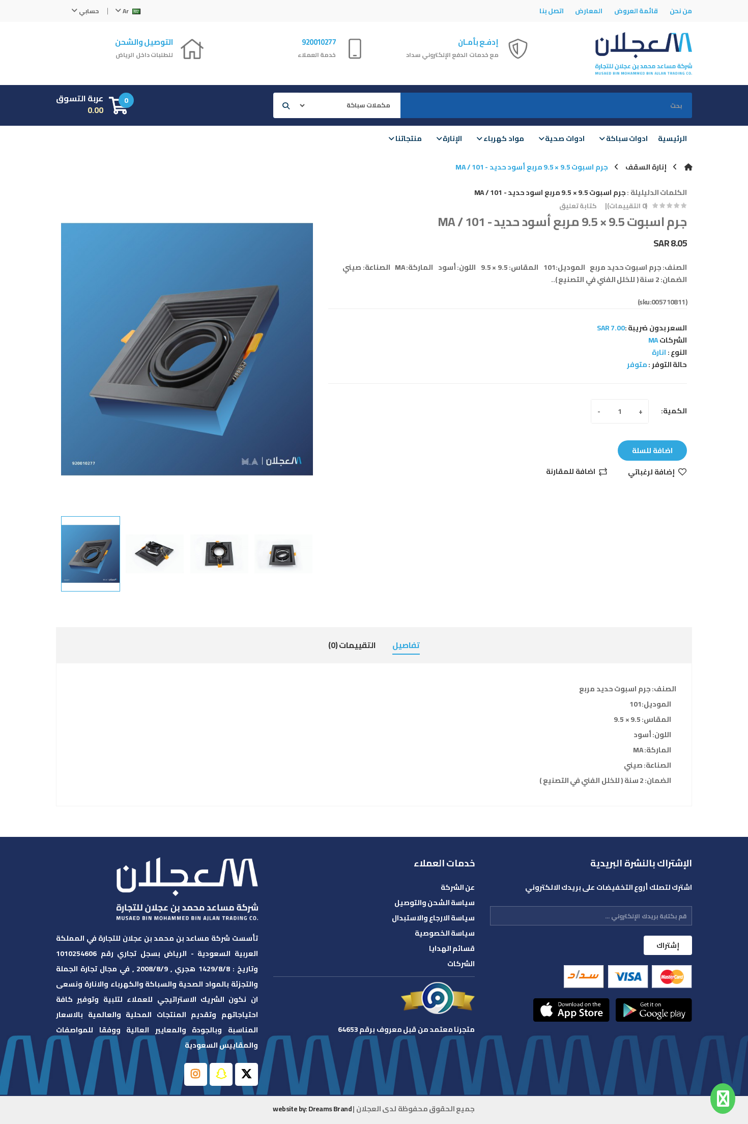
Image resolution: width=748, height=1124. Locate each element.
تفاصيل (406, 645)
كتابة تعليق (578, 206)
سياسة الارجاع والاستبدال (433, 917)
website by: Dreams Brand (312, 1108)
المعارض (588, 11)
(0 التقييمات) (627, 206)
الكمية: (674, 410)
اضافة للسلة (652, 450)
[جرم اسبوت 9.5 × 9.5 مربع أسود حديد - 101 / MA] (90, 554)
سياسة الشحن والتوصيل (434, 902)
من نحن (681, 11)
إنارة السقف (645, 167)
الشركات (461, 963)
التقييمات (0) (352, 645)
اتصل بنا (551, 11)
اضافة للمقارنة (570, 472)
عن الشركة (458, 887)
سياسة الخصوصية (445, 933)
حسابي (88, 11)
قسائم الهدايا (452, 948)
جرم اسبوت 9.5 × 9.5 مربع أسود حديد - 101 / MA (531, 167)
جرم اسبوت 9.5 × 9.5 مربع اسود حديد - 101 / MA (550, 192)
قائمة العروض (636, 11)
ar (125, 11)
